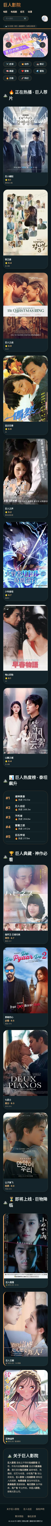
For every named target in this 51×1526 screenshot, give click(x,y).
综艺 (22, 11)
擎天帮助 (19, 1516)
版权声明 (40, 1509)
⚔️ (25, 18)
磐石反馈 (32, 1516)
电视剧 (14, 11)
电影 (5, 11)
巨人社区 (27, 1509)
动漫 (30, 11)
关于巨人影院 (13, 1509)
